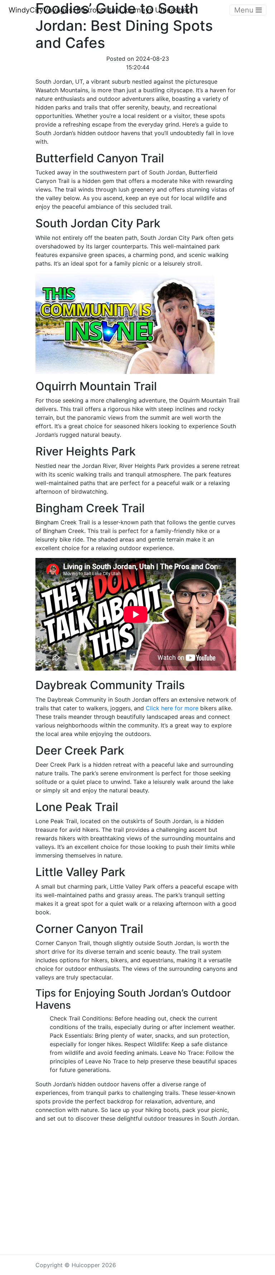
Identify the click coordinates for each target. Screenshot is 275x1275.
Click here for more (172, 708)
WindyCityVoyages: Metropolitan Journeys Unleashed (100, 10)
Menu (245, 10)
